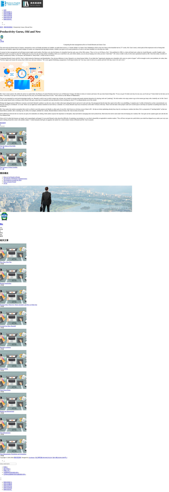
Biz (1, 224)
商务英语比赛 (8, 17)
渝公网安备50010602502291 (43, 457)
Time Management (5, 432)
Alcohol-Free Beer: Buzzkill (8, 326)
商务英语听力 (8, 12)
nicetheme (32, 457)
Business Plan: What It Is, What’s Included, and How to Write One (18, 305)
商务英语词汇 (8, 19)
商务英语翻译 (8, 14)
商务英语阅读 (8, 15)
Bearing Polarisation (5, 283)
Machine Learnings (5, 347)
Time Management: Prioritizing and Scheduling (13, 454)
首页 (5, 10)
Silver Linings (4, 368)
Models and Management (7, 411)
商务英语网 (17, 457)
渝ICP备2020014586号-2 (60, 457)
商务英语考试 (8, 486)
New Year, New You (5, 262)
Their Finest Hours (5, 390)
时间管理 (3, 123)
